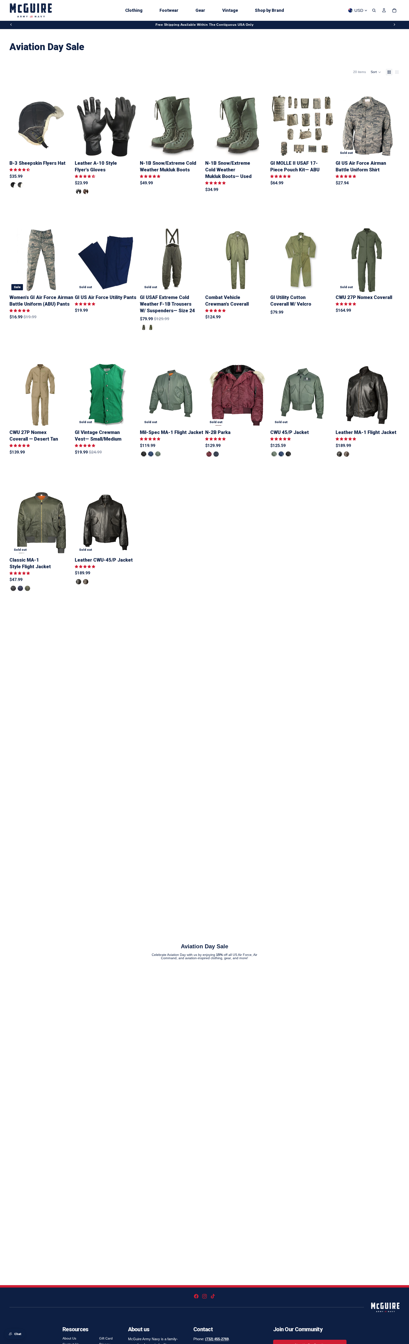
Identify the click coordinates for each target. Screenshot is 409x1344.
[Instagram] (204, 1296)
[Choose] (66, 150)
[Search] (374, 10)
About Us (69, 1338)
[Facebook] (196, 1296)
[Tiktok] (213, 1296)
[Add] (327, 150)
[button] (376, 72)
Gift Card (106, 1338)
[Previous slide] (11, 24)
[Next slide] (394, 24)
